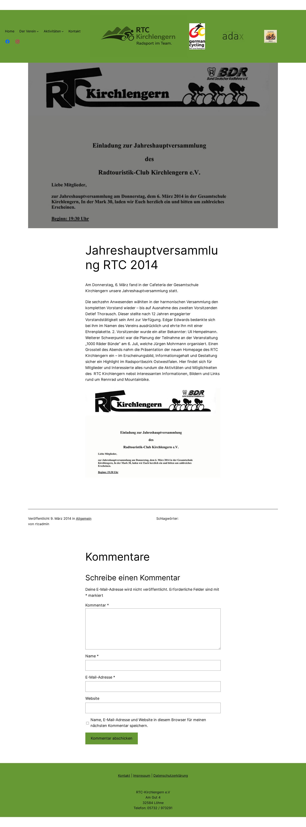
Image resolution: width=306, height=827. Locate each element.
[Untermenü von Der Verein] (38, 31)
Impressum (141, 775)
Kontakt (124, 775)
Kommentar (97, 605)
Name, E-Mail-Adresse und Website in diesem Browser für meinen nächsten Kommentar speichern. (148, 723)
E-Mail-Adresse (100, 677)
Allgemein (83, 518)
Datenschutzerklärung (170, 775)
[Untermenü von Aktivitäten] (63, 31)
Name (92, 656)
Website (92, 698)
